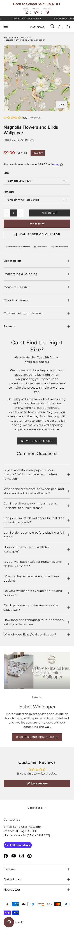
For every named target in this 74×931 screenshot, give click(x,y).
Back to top (35, 807)
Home (7, 37)
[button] (68, 26)
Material (9, 191)
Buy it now (37, 223)
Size (6, 172)
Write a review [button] (37, 783)
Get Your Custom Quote (37, 441)
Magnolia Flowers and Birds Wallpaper (24, 40)
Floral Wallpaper (22, 37)
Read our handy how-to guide (37, 737)
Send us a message (27, 826)
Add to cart (50, 213)
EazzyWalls (17, 922)
